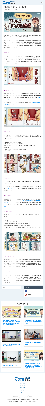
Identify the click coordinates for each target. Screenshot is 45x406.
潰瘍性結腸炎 (7, 202)
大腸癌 (23, 201)
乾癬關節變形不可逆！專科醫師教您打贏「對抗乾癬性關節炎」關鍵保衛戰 (33, 322)
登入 (22, 392)
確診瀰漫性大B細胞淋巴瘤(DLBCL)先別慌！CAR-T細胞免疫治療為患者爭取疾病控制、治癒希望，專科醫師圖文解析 (11, 322)
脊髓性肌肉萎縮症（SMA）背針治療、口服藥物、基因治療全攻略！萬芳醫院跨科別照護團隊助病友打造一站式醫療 (33, 366)
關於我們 (22, 383)
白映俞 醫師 (7, 9)
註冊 (22, 390)
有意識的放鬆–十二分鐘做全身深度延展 (33, 343)
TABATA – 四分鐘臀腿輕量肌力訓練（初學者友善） (11, 344)
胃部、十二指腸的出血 (9, 188)
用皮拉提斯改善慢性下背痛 (10, 365)
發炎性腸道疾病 (29, 201)
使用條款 (22, 387)
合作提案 (22, 385)
